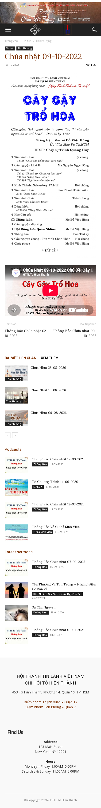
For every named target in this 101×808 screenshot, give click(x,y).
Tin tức (26, 41)
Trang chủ (11, 41)
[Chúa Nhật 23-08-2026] (16, 373)
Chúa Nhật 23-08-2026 (48, 368)
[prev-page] (8, 435)
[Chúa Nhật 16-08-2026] (16, 395)
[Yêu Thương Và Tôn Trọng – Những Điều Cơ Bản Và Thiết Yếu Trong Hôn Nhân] (16, 590)
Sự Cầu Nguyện (43, 607)
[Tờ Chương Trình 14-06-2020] (16, 487)
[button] (8, 29)
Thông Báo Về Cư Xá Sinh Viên (56, 527)
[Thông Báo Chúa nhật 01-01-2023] (16, 635)
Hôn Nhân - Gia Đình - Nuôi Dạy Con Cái (57, 594)
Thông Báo (40, 464)
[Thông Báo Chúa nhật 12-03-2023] (16, 510)
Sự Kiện (37, 487)
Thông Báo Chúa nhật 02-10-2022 (26, 333)
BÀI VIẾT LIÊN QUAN (20, 358)
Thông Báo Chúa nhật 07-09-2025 (58, 562)
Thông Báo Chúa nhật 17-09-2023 (58, 459)
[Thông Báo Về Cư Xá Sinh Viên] (16, 532)
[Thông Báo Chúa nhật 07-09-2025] (16, 567)
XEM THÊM (49, 358)
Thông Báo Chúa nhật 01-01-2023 (58, 630)
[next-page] (15, 435)
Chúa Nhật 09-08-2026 (49, 413)
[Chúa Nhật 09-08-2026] (16, 418)
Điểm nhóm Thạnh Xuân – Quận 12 (50, 702)
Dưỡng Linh (40, 612)
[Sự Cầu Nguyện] (16, 613)
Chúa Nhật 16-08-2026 (48, 390)
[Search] (94, 29)
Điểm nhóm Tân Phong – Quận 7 (50, 707)
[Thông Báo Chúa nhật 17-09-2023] (16, 465)
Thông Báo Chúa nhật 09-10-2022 (74, 333)
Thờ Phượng (43, 41)
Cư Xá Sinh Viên (42, 532)
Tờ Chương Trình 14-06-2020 (55, 482)
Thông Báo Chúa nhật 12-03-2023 (58, 504)
